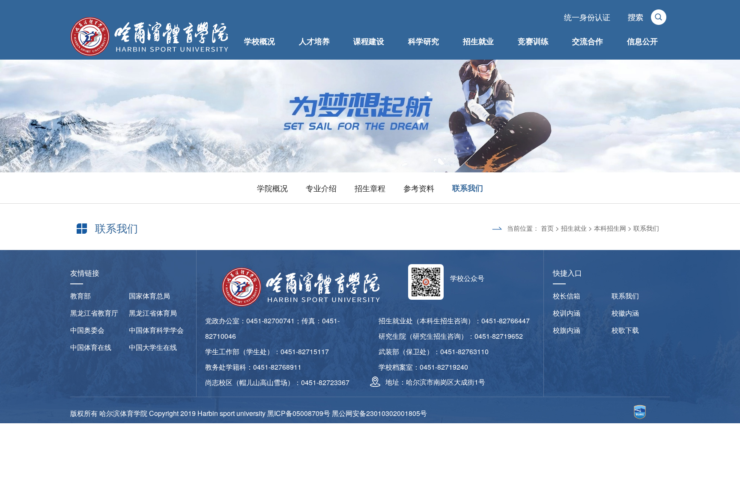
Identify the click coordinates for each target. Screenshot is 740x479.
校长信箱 (566, 296)
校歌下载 (625, 330)
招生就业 (478, 41)
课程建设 (368, 41)
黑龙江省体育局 (153, 313)
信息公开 (642, 41)
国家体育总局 (149, 296)
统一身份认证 (587, 16)
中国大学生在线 (153, 347)
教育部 (80, 296)
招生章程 (370, 187)
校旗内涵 (566, 330)
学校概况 (259, 41)
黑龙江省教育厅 (94, 313)
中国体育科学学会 (156, 330)
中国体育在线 (90, 347)
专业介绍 (321, 187)
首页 (547, 227)
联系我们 (467, 187)
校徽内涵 (625, 313)
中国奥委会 (87, 330)
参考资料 (418, 187)
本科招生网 (610, 227)
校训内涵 (566, 313)
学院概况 (272, 187)
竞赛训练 (533, 41)
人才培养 (314, 41)
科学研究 (423, 41)
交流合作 (587, 41)
